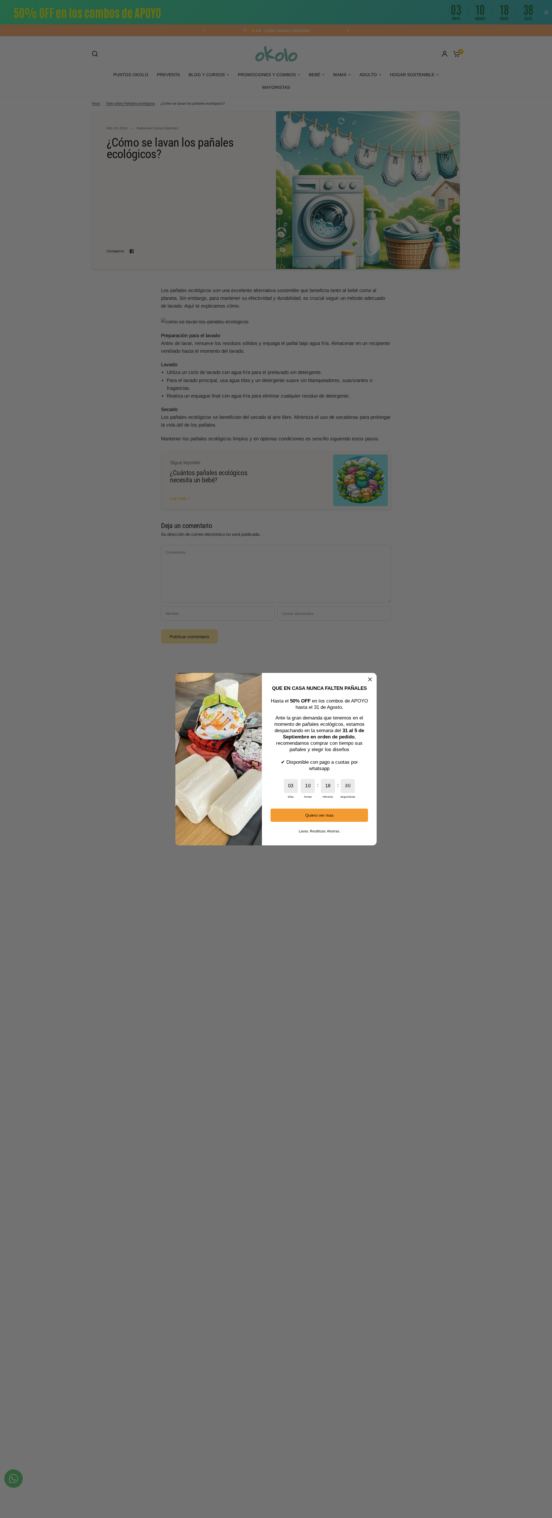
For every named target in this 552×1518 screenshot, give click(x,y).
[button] (370, 679)
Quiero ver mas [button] (319, 815)
